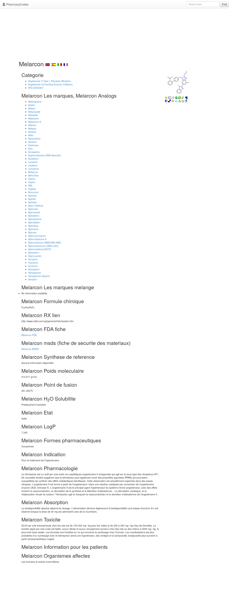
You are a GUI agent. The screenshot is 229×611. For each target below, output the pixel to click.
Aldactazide (34, 111)
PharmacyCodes (16, 4)
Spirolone (33, 229)
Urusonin (33, 266)
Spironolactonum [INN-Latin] (43, 245)
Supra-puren (35, 256)
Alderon (32, 125)
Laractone (33, 168)
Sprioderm (33, 252)
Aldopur (32, 128)
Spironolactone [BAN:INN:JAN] (44, 242)
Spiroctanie (34, 212)
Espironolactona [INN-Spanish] (44, 155)
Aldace (31, 108)
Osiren (31, 178)
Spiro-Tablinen (35, 205)
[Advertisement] (114, 33)
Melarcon (33, 172)
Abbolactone (34, 101)
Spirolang (33, 225)
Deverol (32, 142)
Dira (30, 148)
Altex (30, 135)
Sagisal (32, 188)
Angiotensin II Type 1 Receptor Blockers (49, 81)
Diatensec (33, 145)
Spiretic (32, 199)
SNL (30, 185)
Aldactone (33, 118)
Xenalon (32, 279)
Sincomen (33, 192)
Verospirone (34, 272)
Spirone (32, 232)
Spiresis (32, 195)
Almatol (32, 131)
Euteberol (33, 158)
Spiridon (32, 202)
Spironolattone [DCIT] (39, 249)
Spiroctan (33, 209)
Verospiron (34, 269)
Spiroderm (33, 215)
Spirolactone (34, 219)
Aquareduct (34, 138)
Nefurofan (33, 175)
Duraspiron (34, 152)
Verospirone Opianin (39, 276)
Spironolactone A (37, 239)
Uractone (33, 262)
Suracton (33, 259)
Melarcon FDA (29, 335)
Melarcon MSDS (30, 349)
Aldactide (33, 115)
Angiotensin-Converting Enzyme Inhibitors (50, 84)
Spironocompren (37, 235)
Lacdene (32, 165)
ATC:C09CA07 (35, 87)
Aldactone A (34, 121)
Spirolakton (34, 222)
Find (224, 4)
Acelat (31, 105)
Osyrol (31, 182)
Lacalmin (33, 162)
